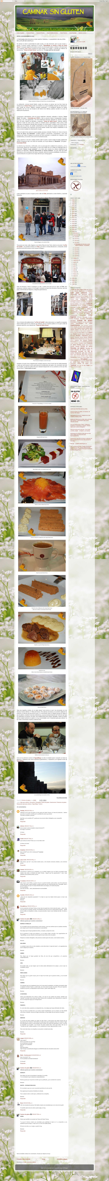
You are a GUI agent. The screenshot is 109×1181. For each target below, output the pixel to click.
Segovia (90, 355)
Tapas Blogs (35, 804)
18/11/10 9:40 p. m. (31, 859)
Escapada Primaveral (79, 318)
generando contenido (88, 325)
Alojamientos (82, 291)
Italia (83, 329)
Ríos (83, 354)
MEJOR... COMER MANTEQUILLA (78, 443)
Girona (71, 326)
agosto (75, 262)
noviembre (76, 235)
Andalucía (90, 291)
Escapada (85, 317)
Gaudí (82, 325)
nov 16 (76, 247)
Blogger (66, 1168)
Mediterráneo (89, 334)
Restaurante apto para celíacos (24, 804)
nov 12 (76, 249)
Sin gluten (84, 359)
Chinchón (79, 305)
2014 (73, 223)
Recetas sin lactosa (80, 349)
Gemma (22, 869)
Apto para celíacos (24, 802)
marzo (75, 271)
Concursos (72, 307)
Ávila (45, 193)
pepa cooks (23, 859)
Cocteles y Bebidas (87, 305)
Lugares (90, 332)
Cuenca (72, 308)
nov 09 (76, 251)
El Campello (80, 313)
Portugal (71, 343)
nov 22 (76, 240)
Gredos (84, 326)
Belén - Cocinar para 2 (26, 1055)
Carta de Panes (30, 33)
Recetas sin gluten (77, 348)
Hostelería (83, 328)
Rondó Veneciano (88, 354)
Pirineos (85, 341)
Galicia (90, 322)
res (91, 349)
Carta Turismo (63, 33)
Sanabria (83, 355)
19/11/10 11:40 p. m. (37, 918)
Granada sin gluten (78, 326)
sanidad (86, 355)
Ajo (87, 289)
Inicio (43, 1159)
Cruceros (90, 307)
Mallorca (83, 334)
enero (74, 275)
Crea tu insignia (83, 166)
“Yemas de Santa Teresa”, (30, 50)
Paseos (90, 340)
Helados (72, 328)
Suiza (85, 360)
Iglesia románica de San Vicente (42, 190)
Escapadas (38, 802)
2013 (73, 225)
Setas (87, 357)
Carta (81, 302)
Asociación (84, 294)
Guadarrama (89, 326)
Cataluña (84, 303)
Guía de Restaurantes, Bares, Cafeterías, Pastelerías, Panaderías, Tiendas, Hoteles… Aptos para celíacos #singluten (80, 425)
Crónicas (84, 307)
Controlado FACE (21, 142)
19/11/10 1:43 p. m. (29, 894)
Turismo (40, 804)
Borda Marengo (81, 296)
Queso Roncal (89, 344)
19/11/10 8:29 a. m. (29, 869)
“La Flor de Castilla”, (39, 322)
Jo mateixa (23, 880)
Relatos (88, 349)
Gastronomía (53, 802)
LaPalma (88, 331)
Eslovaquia (73, 320)
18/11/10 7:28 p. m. (28, 838)
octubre (75, 258)
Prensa (84, 343)
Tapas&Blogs (37, 758)
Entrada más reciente (23, 1159)
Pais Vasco (85, 338)
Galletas (72, 323)
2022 (73, 207)
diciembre (75, 233)
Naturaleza (85, 335)
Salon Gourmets (77, 355)
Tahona (87, 360)
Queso (83, 344)
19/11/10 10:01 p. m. (32, 906)
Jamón (71, 331)
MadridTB (79, 334)
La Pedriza (76, 331)
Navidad (81, 337)
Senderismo (73, 357)
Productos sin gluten (61, 802)
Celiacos (89, 304)
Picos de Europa (80, 341)
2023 (73, 205)
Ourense (81, 338)
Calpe (77, 299)
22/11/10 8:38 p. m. (27, 1103)
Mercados (72, 335)
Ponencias (89, 341)
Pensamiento (73, 341)
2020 (73, 211)
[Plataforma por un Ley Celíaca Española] (76, 190)
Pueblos (79, 344)
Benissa (76, 296)
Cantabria (78, 302)
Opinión (72, 338)
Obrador (90, 337)
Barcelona (72, 296)
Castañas (85, 302)
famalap (22, 810)
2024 (73, 203)
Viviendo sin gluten (77, 366)
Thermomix (73, 363)
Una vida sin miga (81, 365)
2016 (73, 219)
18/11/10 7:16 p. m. (29, 826)
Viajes (88, 365)
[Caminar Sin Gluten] (79, 166)
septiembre (76, 260)
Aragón (90, 293)
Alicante (76, 291)
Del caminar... (84, 310)
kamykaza (22, 850)
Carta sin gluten (20, 33)
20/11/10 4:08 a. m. (28, 1038)
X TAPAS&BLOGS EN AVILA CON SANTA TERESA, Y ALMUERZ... (82, 245)
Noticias (85, 337)
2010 (73, 231)
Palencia (71, 340)
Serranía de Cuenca (81, 357)
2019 (73, 213)
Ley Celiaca (79, 332)
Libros (83, 332)
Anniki (22, 838)
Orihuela (76, 338)
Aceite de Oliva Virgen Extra (78, 289)
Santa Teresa (28, 48)
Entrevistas (79, 317)
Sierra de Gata (73, 359)
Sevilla (91, 357)
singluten (76, 360)
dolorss (22, 826)
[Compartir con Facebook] (44, 800)
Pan (81, 340)
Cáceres (72, 299)
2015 (73, 221)
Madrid (75, 334)
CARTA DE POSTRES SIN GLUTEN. (78, 409)
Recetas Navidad (74, 346)
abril (74, 269)
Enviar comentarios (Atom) (29, 1162)
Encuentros (32, 802)
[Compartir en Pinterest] (45, 800)
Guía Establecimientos (52, 33)
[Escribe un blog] (41, 800)
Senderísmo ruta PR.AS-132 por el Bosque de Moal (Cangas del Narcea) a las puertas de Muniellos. (81, 439)
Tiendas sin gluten (82, 363)
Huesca (77, 329)
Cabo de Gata (89, 297)
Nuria (21, 1103)
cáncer (87, 300)
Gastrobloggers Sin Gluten (84, 323)
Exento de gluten (45, 802)
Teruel (91, 362)
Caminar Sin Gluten (73, 166)
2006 (73, 284)
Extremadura (73, 322)
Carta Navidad (72, 33)
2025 (73, 202)
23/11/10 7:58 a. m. (36, 1114)
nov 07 (76, 253)
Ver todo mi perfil (81, 41)
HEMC (75, 328)
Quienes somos (82, 33)
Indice (80, 329)
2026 (73, 200)
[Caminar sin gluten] (71, 174)
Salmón (71, 355)
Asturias (90, 294)
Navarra (90, 335)
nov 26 (76, 238)
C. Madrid (77, 297)
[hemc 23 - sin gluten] (75, 403)
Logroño (86, 332)
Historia (79, 328)
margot (22, 1038)
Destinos (72, 313)
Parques (85, 340)
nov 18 (76, 242)
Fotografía (79, 322)
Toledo (91, 363)
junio (74, 266)
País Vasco (90, 338)
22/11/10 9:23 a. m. (36, 1067)
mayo (74, 268)
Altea (86, 291)
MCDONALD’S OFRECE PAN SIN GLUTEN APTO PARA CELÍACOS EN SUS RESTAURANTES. (80, 434)
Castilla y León (78, 303)
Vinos (71, 366)
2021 (73, 209)
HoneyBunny (23, 906)
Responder (23, 821)
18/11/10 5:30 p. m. (29, 810)
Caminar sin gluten (25, 918)
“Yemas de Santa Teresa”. (50, 121)
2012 (73, 227)
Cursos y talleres (86, 308)
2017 (73, 217)
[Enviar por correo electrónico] (40, 800)
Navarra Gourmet (74, 337)
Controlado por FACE (33, 118)
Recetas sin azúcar (86, 346)
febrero (75, 273)
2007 (73, 282)
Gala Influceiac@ (85, 322)
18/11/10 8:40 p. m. (30, 850)
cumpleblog (77, 308)
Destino (90, 311)
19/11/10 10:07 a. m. (31, 880)
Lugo (71, 334)
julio (74, 264)
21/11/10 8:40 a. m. (36, 1055)
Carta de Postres (40, 33)
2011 (73, 229)
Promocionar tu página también (76, 176)
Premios (81, 343)
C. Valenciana (82, 297)
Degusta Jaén (74, 310)
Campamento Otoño (86, 299)
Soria (80, 360)
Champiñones (73, 305)
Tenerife (87, 362)
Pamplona (77, 340)
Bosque (86, 296)
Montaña (78, 335)
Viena (91, 365)
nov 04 (76, 255)
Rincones (79, 354)
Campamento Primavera (75, 300)
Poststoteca (76, 343)
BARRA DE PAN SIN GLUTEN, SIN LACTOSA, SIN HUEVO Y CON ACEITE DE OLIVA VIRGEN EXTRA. (81, 420)
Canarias (83, 300)
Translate (81, 144)
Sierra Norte (78, 359)
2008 (73, 280)
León (75, 332)
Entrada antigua (62, 1159)
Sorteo (82, 360)
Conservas (78, 307)
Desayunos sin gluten (83, 311)
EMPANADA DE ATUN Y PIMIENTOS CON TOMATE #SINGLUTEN (80, 416)
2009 (73, 278)
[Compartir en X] (43, 800)
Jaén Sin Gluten (88, 329)
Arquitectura (73, 294)
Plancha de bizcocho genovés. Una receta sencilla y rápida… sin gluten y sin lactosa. (80, 430)
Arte (79, 294)
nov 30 (76, 236)
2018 (73, 215)
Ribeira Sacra (73, 354)
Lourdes (22, 894)
